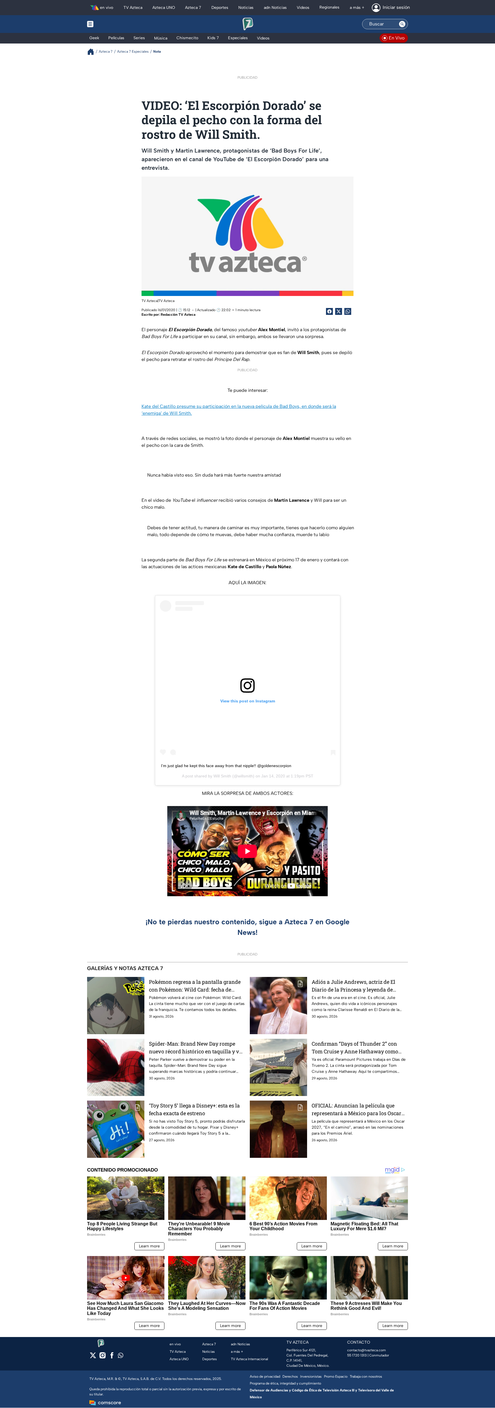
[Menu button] (110, 24)
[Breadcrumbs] (93, 51)
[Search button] (402, 24)
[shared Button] (347, 311)
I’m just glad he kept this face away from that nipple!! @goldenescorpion (226, 765)
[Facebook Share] (329, 311)
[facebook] (111, 1357)
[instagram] (102, 1357)
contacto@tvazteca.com (366, 1350)
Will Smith (222, 776)
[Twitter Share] (338, 311)
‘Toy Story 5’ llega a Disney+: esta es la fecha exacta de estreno (194, 1109)
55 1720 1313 (357, 1355)
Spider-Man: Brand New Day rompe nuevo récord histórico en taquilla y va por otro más (195, 1047)
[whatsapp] (120, 1356)
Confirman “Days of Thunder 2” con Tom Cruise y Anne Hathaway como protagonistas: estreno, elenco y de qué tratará (358, 1047)
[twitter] (93, 1357)
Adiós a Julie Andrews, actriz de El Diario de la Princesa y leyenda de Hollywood (353, 986)
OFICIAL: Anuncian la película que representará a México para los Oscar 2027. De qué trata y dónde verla (356, 1109)
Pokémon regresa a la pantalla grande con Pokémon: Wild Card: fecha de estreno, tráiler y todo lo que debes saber (197, 986)
